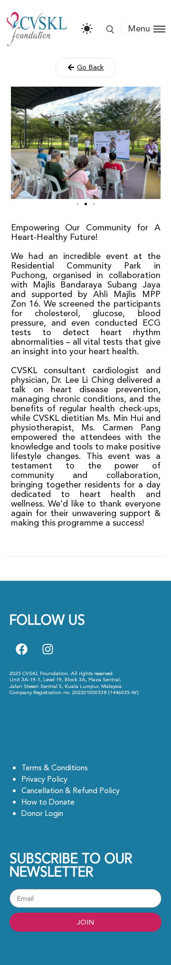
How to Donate (48, 802)
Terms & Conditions (54, 768)
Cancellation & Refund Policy (70, 790)
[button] (85, 67)
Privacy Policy (44, 779)
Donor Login (42, 813)
